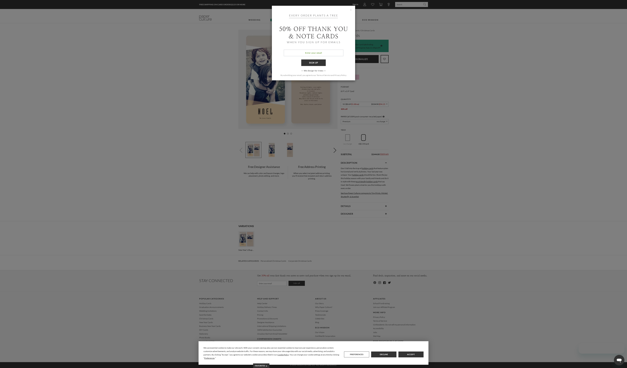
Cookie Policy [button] (283, 354)
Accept (411, 354)
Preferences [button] (209, 358)
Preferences (356, 354)
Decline (384, 354)
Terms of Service (323, 75)
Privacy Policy (340, 75)
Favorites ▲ (261, 366)
